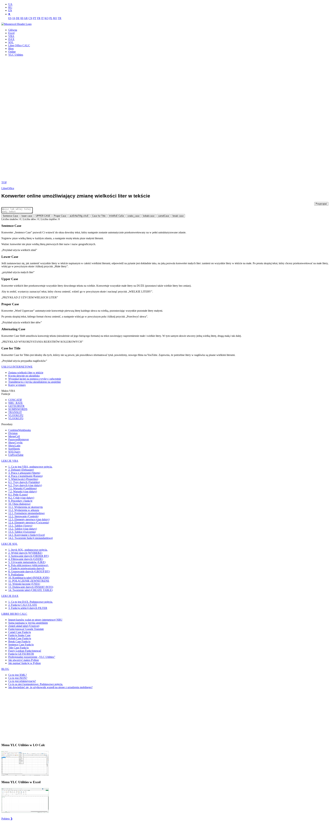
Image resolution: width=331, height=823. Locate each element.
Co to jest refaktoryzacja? (22, 681)
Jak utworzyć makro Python (23, 660)
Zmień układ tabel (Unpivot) (23, 625)
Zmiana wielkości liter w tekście (25, 372)
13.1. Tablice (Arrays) (20, 525)
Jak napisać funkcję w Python (24, 663)
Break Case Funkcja (19, 641)
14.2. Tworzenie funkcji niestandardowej (30, 538)
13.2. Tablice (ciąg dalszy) (22, 528)
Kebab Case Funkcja (19, 638)
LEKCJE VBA (9, 460)
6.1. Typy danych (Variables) (24, 482)
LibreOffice (7, 188)
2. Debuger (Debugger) (21, 469)
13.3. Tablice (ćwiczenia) (22, 531)
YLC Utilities (15, 54)
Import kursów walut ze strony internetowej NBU (35, 619)
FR (39, 18)
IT (42, 18)
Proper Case (60, 216)
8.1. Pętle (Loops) (18, 494)
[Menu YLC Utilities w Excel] (25, 812)
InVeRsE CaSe (116, 216)
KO (46, 18)
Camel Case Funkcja (19, 632)
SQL (11, 42)
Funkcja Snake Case (19, 635)
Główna (12, 29)
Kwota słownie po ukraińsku (24, 375)
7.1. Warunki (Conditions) (22, 488)
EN (10, 10)
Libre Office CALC (19, 45)
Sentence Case (10, 216)
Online (12, 51)
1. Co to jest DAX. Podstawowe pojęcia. (30, 601)
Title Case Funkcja (18, 647)
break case (178, 216)
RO (55, 18)
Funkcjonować (26, 629)
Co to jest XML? (17, 674)
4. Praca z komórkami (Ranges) (25, 475)
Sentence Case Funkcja (21, 644)
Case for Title (99, 216)
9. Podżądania (16, 574)
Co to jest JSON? (17, 677)
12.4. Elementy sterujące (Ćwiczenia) (28, 522)
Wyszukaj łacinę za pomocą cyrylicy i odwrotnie (34, 378)
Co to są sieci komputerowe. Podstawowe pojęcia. (35, 684)
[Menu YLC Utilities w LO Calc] (25, 775)
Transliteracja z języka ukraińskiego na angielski (34, 381)
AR (26, 18)
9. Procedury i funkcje (20, 500)
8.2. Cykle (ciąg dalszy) (21, 497)
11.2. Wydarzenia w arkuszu (23, 510)
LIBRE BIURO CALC (14, 613)
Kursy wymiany (17, 384)
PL (50, 18)
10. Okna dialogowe (19, 503)
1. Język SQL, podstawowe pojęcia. (28, 549)
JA (13, 18)
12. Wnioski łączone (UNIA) (24, 583)
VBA (11, 36)
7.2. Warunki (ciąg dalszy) (22, 491)
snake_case (133, 216)
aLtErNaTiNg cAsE (79, 216)
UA (10, 4)
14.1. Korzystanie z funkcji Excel (26, 534)
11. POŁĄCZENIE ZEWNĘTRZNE (28, 580)
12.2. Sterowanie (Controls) (23, 516)
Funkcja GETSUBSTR (21, 653)
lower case (27, 216)
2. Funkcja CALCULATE (22, 604)
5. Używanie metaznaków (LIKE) (27, 562)
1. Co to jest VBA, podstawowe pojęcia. (30, 466)
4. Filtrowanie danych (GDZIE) (25, 559)
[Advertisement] (14, 119)
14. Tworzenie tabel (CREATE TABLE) (30, 590)
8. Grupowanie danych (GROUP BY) (29, 571)
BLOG (5, 669)
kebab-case (148, 216)
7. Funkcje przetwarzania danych (26, 568)
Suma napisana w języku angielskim (28, 622)
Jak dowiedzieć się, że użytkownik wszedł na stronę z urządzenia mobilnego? (50, 687)
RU (10, 7)
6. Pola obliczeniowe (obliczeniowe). (28, 565)
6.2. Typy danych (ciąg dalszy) (25, 485)
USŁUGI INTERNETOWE (17, 366)
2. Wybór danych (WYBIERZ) (25, 552)
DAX (11, 39)
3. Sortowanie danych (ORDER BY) (28, 555)
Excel (11, 33)
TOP (4, 182)
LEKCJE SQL (9, 543)
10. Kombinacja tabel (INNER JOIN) (28, 577)
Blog (11, 48)
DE (18, 18)
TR (59, 18)
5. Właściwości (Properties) (23, 479)
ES (10, 18)
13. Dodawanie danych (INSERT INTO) (30, 586)
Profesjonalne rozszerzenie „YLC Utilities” (31, 656)
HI (21, 18)
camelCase (163, 216)
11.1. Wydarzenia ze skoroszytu (25, 507)
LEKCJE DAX (9, 595)
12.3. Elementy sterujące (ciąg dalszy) (28, 519)
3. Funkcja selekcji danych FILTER (27, 608)
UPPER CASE (43, 216)
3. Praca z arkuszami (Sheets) (24, 472)
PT (34, 18)
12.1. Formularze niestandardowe (26, 513)
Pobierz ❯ (7, 818)
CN (30, 18)
